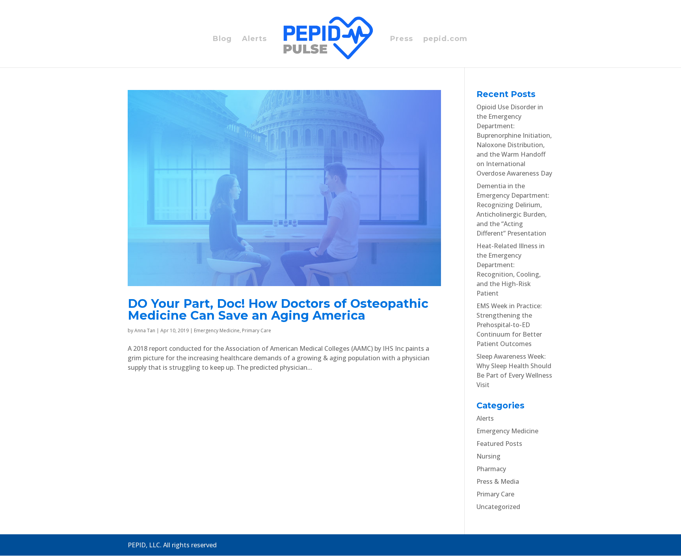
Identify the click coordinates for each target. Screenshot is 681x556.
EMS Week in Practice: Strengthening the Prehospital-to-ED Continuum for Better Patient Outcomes (509, 324)
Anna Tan (144, 330)
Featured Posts (499, 443)
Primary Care (256, 330)
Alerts (254, 39)
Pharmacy (491, 468)
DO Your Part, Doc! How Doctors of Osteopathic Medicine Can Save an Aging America (278, 309)
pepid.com (445, 39)
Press (401, 39)
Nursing (488, 456)
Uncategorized (498, 506)
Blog (222, 39)
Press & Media (497, 481)
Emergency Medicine (217, 330)
